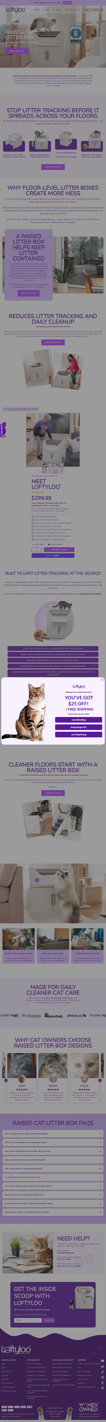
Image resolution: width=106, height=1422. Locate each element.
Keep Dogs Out (78, 727)
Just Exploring (78, 734)
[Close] (102, 679)
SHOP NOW (1, 430)
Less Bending (79, 719)
